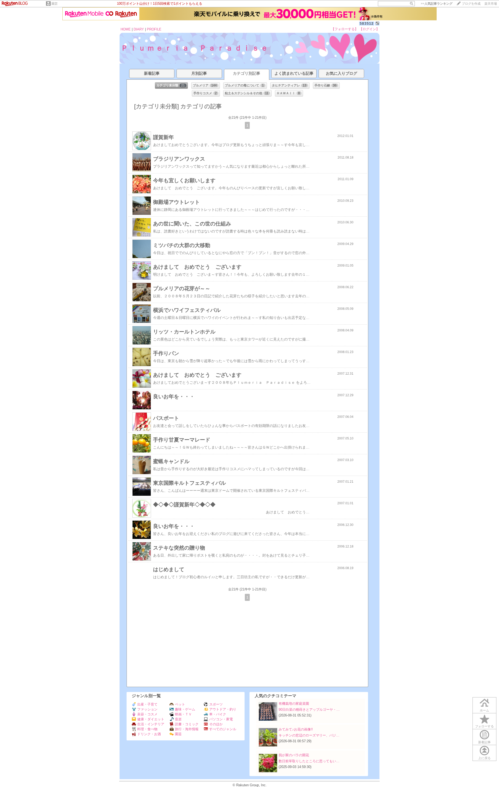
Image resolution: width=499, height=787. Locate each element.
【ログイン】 (369, 29)
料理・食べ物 (147, 729)
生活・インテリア (150, 724)
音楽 (178, 719)
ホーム (484, 710)
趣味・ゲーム (185, 709)
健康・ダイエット (150, 719)
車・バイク (217, 714)
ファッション (147, 709)
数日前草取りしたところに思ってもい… (309, 761)
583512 (367, 24)
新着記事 (484, 742)
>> (436, 3)
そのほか (216, 724)
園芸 (54, 3)
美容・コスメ (147, 714)
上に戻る (484, 758)
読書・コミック (187, 724)
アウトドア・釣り (222, 709)
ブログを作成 (471, 3)
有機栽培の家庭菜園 (294, 704)
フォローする (484, 726)
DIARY (139, 29)
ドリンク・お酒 (149, 734)
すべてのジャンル (222, 729)
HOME (126, 29)
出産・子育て (147, 704)
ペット (180, 704)
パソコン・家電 (221, 719)
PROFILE (154, 29)
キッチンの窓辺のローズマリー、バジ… (309, 735)
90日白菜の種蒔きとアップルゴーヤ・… (309, 710)
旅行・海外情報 (187, 729)
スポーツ (216, 704)
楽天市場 (490, 3)
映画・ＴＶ (183, 714)
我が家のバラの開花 (294, 755)
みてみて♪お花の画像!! (296, 729)
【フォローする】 (344, 29)
